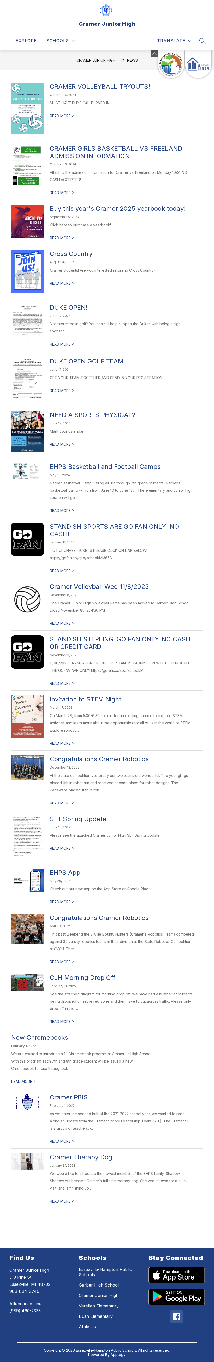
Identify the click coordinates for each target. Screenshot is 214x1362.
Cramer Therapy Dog (81, 1157)
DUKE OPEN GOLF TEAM (86, 361)
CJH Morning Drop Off (82, 977)
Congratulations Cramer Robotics (99, 759)
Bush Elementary (96, 1316)
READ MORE (62, 116)
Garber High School (99, 1285)
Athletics (87, 1326)
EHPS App (65, 872)
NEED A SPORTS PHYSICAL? (92, 415)
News (132, 60)
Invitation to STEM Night (85, 699)
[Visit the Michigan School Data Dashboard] (198, 64)
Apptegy (118, 1354)
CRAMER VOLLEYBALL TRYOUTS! (100, 86)
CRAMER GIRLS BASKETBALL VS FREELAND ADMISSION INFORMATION (116, 152)
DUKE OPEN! (68, 307)
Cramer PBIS (69, 1097)
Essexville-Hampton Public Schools (105, 1272)
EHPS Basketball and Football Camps (105, 466)
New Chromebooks (39, 1037)
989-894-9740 (24, 1291)
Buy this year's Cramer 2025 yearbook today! (118, 208)
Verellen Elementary (99, 1305)
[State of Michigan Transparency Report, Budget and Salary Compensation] (171, 64)
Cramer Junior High (95, 60)
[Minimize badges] (154, 53)
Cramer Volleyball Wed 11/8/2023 (99, 586)
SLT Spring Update (78, 819)
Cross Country (71, 254)
